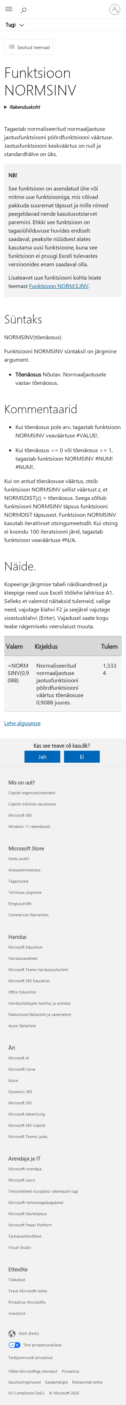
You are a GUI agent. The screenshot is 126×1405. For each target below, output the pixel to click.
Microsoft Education (25, 947)
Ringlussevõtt (19, 903)
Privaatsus (70, 1371)
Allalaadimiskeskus (24, 869)
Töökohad (16, 1279)
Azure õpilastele (22, 1025)
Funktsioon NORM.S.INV (59, 285)
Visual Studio (19, 1247)
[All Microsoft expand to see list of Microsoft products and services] (8, 9)
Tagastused (18, 881)
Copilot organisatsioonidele (31, 792)
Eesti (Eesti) (29, 1333)
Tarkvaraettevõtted (24, 1236)
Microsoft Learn (21, 1180)
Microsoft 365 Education (29, 980)
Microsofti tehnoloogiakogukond (35, 1202)
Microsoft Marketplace (27, 1213)
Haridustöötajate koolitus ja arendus (39, 1003)
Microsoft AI (18, 1058)
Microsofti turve (21, 1069)
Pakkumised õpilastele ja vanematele (39, 1014)
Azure (13, 1080)
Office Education (22, 992)
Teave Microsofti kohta (27, 1290)
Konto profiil (18, 858)
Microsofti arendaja (25, 1168)
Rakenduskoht (24, 106)
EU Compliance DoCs (26, 1393)
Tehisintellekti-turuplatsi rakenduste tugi (43, 1191)
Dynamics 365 (20, 1091)
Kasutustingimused (24, 1382)
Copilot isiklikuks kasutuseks (32, 804)
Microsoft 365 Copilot (26, 1125)
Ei (82, 756)
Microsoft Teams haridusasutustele (38, 969)
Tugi (11, 24)
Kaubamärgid (56, 1382)
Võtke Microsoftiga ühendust (32, 1371)
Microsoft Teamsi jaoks (28, 1136)
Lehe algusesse (22, 723)
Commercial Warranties (28, 914)
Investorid (16, 1313)
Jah (42, 756)
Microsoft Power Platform (29, 1224)
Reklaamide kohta (87, 1382)
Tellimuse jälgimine (25, 892)
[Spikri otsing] (24, 9)
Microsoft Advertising (26, 1114)
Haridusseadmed (22, 958)
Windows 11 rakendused (29, 826)
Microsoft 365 (20, 815)
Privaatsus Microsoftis (27, 1302)
